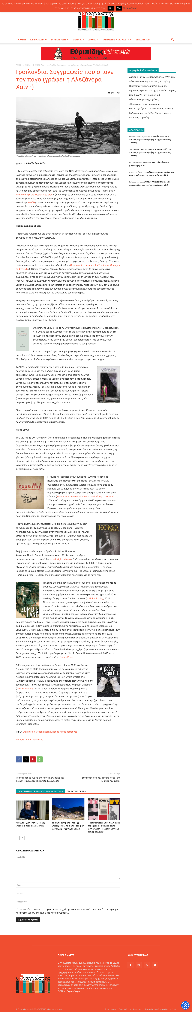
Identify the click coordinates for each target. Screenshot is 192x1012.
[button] (172, 39)
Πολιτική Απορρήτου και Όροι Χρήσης (160, 1009)
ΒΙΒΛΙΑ (27, 65)
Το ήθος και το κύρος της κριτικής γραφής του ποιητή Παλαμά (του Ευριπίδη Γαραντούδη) (40, 779)
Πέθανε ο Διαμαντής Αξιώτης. (144, 99)
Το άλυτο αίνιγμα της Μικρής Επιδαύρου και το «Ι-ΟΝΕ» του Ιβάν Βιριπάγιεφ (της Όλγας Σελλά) (68, 826)
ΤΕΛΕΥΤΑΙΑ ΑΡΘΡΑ (76, 791)
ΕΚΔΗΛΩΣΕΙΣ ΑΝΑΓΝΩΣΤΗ (115, 39)
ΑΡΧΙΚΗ (22, 39)
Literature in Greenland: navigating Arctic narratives (49, 731)
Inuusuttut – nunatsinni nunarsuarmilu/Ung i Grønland (85, 496)
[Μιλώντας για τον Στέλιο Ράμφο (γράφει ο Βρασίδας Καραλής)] (32, 809)
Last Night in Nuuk (61, 559)
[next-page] (22, 838)
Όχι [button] (119, 8)
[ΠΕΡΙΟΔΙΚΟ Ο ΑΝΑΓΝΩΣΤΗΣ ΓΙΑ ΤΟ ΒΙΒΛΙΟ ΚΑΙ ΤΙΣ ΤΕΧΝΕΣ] (96, 20)
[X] (26, 759)
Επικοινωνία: (64, 997)
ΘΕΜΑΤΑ (77, 39)
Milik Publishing (95, 598)
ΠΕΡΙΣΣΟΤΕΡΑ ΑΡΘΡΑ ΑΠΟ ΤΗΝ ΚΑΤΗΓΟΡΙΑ (40, 791)
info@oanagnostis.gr (81, 997)
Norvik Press (66, 657)
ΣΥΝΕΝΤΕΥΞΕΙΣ (58, 39)
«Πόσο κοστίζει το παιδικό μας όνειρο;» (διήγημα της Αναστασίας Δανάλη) (150, 139)
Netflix (31, 202)
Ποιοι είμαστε (110, 1009)
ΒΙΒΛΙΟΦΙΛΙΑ (38, 65)
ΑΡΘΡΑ (92, 39)
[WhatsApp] (40, 759)
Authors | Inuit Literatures (29, 739)
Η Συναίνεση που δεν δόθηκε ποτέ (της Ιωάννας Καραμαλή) (100, 779)
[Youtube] (155, 965)
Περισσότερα (73, 991)
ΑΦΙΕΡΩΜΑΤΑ (37, 39)
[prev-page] (18, 838)
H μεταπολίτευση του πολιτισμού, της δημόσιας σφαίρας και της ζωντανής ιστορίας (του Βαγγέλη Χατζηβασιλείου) (152, 90)
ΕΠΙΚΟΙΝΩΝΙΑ (143, 39)
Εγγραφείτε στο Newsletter (130, 1009)
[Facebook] (19, 759)
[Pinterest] (33, 759)
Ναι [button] (110, 8)
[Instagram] (139, 965)
